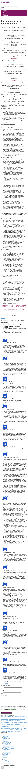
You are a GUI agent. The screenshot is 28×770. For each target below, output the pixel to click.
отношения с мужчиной (17, 722)
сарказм (11, 728)
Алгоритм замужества (8, 735)
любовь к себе (3, 720)
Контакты (5, 15)
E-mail (2, 690)
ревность (20, 726)
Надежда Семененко (6, 2)
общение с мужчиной (16, 720)
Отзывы (5, 11)
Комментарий (4, 695)
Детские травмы (7, 742)
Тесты (4, 14)
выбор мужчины (24, 716)
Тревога (5, 760)
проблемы (5, 726)
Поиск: (2, 7)
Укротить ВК (6, 761)
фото (23, 731)
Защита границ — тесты (9, 746)
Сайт (2, 693)
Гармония (5, 741)
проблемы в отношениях (14, 726)
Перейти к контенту (5, 1)
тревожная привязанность (13, 731)
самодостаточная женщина (5, 728)
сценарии (8, 729)
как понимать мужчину (4, 719)
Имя (2, 688)
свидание (16, 728)
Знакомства (6, 747)
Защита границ (7, 743)
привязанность (17, 724)
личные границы (19, 719)
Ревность (5, 754)
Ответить (5, 356)
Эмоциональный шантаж (9, 763)
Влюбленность (7, 738)
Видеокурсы (6, 737)
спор (5, 729)
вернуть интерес (11, 716)
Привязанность (7, 752)
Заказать (3, 318)
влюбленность (18, 716)
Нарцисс (5, 750)
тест (23, 729)
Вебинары (5, 736)
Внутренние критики (8, 739)
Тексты (5, 757)
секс (21, 728)
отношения (6, 722)
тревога (3, 731)
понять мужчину (7, 724)
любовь (23, 719)
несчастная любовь (9, 720)
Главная (5, 10)
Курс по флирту (7, 749)
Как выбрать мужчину (8, 748)
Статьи (5, 13)
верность (5, 716)
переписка (25, 722)
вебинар (2, 716)
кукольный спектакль (12, 719)
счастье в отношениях (16, 729)
